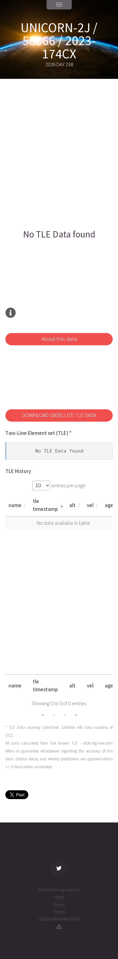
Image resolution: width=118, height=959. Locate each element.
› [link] (64, 714)
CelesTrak (50, 727)
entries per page (68, 485)
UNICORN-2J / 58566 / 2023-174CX (59, 40)
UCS (9, 735)
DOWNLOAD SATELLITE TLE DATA (59, 415)
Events (59, 912)
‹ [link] (53, 714)
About (59, 897)
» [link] (76, 714)
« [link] (43, 714)
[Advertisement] (59, 154)
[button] (24, 505)
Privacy (59, 904)
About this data (59, 339)
